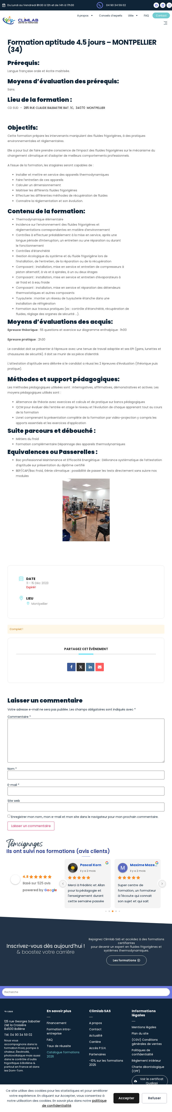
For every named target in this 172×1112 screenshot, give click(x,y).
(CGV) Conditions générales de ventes (147, 1042)
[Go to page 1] (109, 911)
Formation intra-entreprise (59, 1031)
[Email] (99, 667)
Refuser (154, 1098)
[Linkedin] (162, 5)
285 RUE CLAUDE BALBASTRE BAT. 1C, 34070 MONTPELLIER (64, 108)
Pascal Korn (90, 865)
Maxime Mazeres (143, 865)
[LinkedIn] (90, 667)
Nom (12, 768)
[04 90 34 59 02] (100, 5)
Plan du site (140, 1033)
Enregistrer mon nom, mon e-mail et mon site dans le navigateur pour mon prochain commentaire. (84, 816)
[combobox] (86, 992)
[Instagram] (169, 5)
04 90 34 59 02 (116, 5)
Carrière (95, 1042)
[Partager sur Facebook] (71, 667)
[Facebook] (156, 5)
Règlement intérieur (146, 1061)
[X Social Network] (81, 667)
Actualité (95, 1035)
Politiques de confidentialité (142, 1052)
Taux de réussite (59, 1046)
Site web (14, 800)
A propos (83, 15)
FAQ (146, 15)
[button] (165, 23)
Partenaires (97, 1054)
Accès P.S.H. (97, 1048)
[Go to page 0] (105, 911)
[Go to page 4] (119, 911)
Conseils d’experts (110, 15)
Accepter (126, 1098)
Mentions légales (144, 1027)
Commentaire (19, 716)
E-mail (13, 784)
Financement (56, 1023)
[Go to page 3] (116, 911)
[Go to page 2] (112, 911)
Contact (161, 15)
